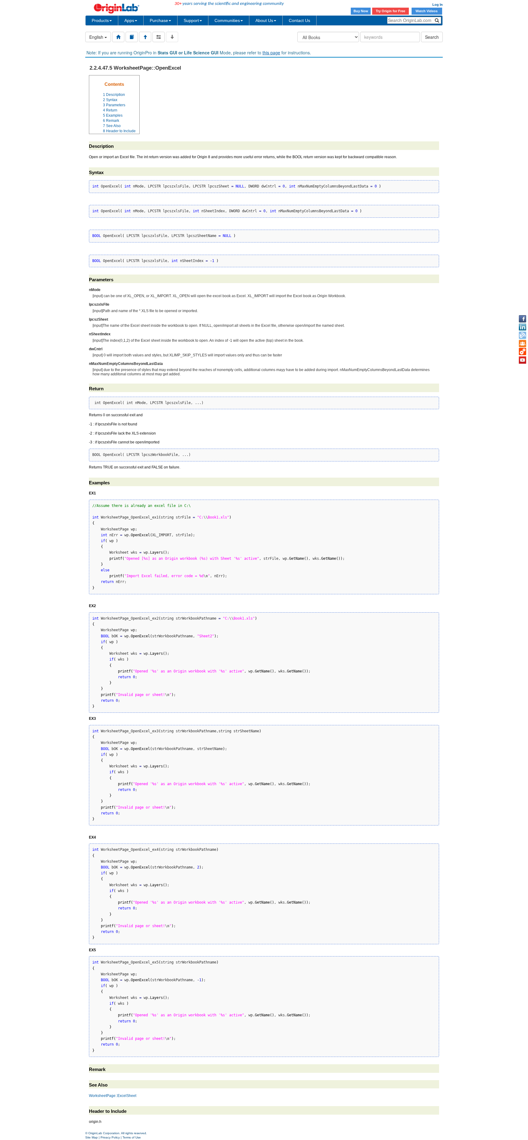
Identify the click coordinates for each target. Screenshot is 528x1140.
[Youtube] (522, 360)
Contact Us (299, 20)
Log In (437, 4)
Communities (227, 20)
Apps (129, 20)
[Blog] (522, 335)
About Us (264, 20)
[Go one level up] (145, 37)
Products (100, 20)
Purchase (159, 20)
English (97, 37)
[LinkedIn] (522, 327)
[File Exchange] (522, 352)
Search (432, 37)
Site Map (91, 1137)
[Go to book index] (132, 37)
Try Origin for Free (390, 11)
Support (191, 20)
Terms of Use (132, 1137)
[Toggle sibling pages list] (158, 37)
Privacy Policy (110, 1137)
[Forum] (522, 344)
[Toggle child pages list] (172, 37)
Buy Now (361, 11)
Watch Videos (427, 11)
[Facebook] (522, 319)
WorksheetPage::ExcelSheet (112, 1096)
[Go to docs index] (118, 37)
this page (271, 52)
